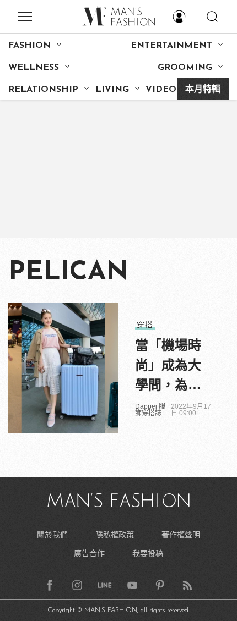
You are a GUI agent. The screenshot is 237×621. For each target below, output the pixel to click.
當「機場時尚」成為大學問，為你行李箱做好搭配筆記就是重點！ (168, 366)
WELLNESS (33, 67)
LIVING (112, 89)
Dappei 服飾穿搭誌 (150, 410)
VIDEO (161, 89)
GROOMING (185, 67)
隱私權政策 (114, 534)
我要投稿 (147, 553)
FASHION (29, 45)
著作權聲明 (180, 534)
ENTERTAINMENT (171, 45)
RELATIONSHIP (43, 89)
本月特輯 (202, 89)
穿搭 (145, 324)
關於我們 (52, 534)
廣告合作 (89, 553)
